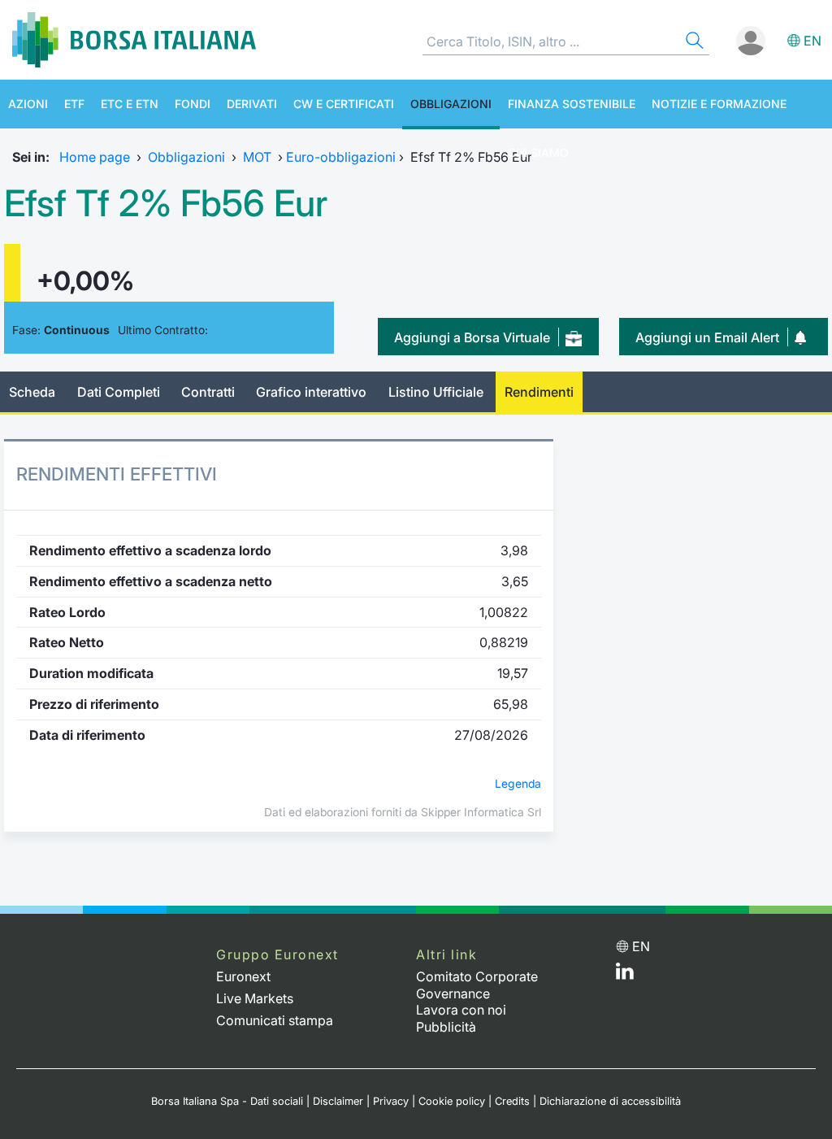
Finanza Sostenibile (571, 104)
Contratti (208, 392)
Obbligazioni (451, 104)
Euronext (243, 976)
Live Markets (254, 998)
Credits (512, 1101)
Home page (94, 157)
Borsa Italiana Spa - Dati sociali (227, 1101)
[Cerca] (693, 42)
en (812, 41)
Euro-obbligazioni (341, 157)
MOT (257, 157)
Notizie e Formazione (719, 104)
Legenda (518, 783)
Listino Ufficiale (435, 392)
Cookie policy (451, 1101)
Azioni (28, 104)
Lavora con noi (461, 1010)
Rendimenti (539, 392)
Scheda (32, 392)
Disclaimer (338, 1101)
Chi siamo (538, 152)
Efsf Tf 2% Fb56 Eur (165, 203)
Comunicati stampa (274, 1020)
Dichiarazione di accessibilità (610, 1101)
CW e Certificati (343, 104)
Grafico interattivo (311, 392)
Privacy (391, 1101)
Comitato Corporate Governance (477, 985)
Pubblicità (446, 1027)
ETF (74, 104)
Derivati (252, 104)
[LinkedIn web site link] (625, 975)
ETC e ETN (129, 104)
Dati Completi (118, 392)
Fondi (192, 104)
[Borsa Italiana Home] (134, 39)
